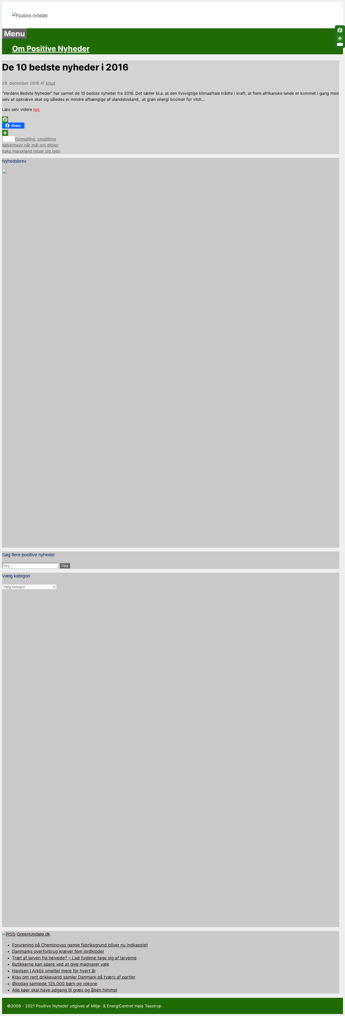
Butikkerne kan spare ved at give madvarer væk (60, 964)
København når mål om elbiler (30, 145)
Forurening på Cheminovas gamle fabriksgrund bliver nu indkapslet (80, 945)
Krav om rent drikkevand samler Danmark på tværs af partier (73, 977)
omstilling (46, 138)
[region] (170, 758)
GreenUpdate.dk (33, 934)
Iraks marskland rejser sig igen (31, 151)
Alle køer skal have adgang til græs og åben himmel (64, 990)
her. (36, 109)
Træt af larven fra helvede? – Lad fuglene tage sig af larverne (74, 957)
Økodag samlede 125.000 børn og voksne (54, 983)
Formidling (25, 138)
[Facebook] (170, 119)
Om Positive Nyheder (51, 48)
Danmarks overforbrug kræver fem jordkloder (58, 951)
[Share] (170, 133)
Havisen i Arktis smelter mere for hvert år (54, 970)
